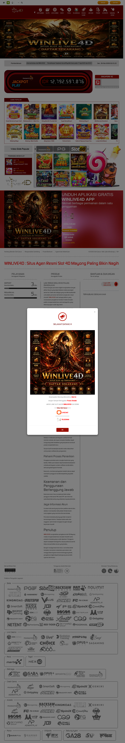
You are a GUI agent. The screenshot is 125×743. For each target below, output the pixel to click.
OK (62, 430)
